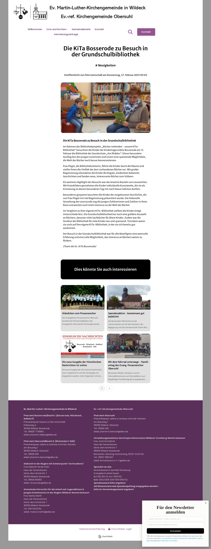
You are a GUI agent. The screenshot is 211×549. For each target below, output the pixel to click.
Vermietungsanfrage (66, 34)
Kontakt (99, 29)
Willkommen (35, 29)
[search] (130, 32)
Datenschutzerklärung (92, 529)
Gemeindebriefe (81, 29)
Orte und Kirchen (56, 29)
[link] (56, 29)
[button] (146, 32)
